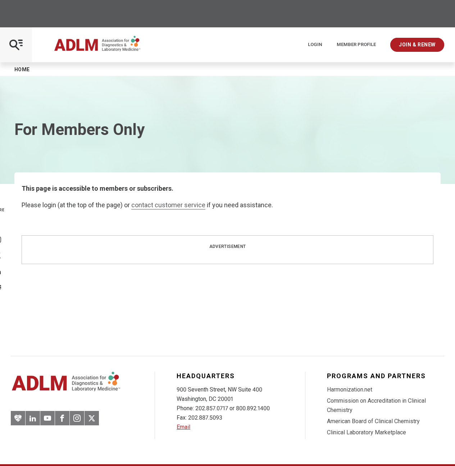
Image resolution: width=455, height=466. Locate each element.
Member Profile (356, 44)
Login (315, 44)
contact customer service (168, 205)
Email (183, 427)
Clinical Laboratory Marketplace (366, 432)
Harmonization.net (349, 389)
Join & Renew (417, 44)
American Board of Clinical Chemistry (373, 421)
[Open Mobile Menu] (16, 44)
